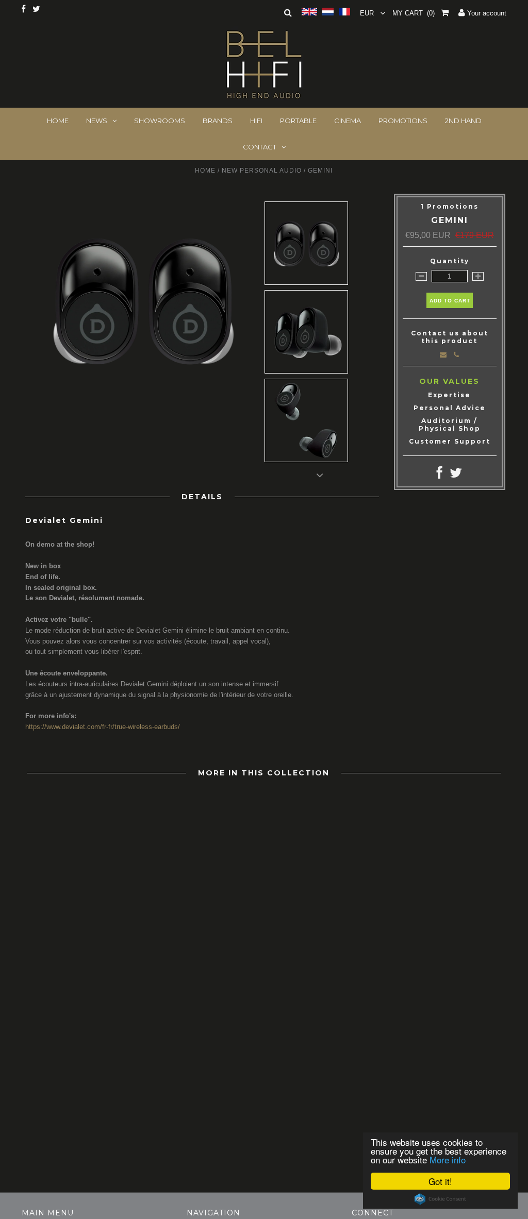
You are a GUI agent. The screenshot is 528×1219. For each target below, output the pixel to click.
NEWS (96, 120)
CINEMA (347, 120)
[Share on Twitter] (456, 475)
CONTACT (259, 147)
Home (205, 170)
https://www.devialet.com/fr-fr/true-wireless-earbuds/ (102, 727)
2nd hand (463, 120)
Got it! (440, 1181)
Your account (485, 13)
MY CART (413, 13)
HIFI (256, 120)
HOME (58, 120)
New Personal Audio (262, 170)
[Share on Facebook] (439, 475)
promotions (402, 120)
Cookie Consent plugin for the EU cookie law (440, 1199)
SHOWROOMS (159, 120)
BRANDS (218, 120)
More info (448, 1159)
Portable (298, 120)
